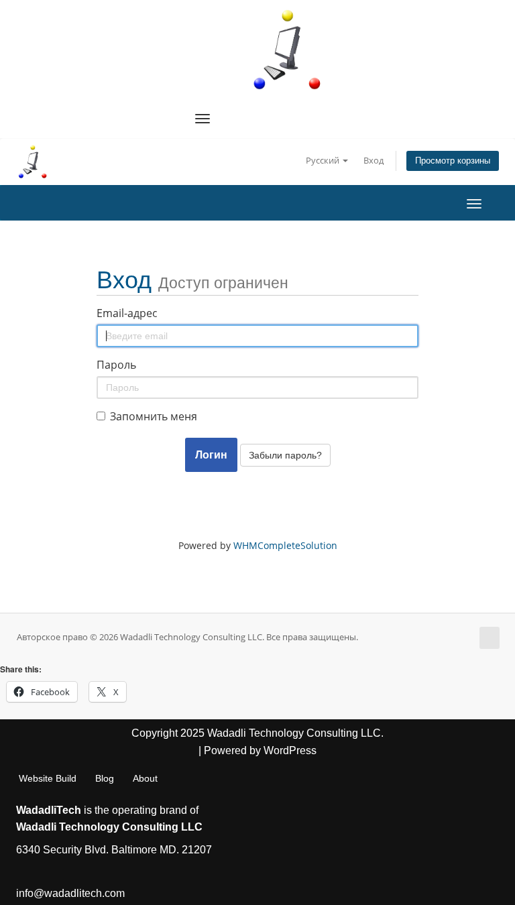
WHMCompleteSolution (285, 545)
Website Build (47, 778)
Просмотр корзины (452, 161)
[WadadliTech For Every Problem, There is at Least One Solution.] (287, 49)
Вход (373, 160)
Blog (104, 778)
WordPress (290, 750)
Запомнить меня (153, 416)
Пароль (116, 364)
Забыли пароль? (285, 455)
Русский (323, 160)
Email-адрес (127, 313)
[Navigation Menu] (202, 118)
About (145, 778)
